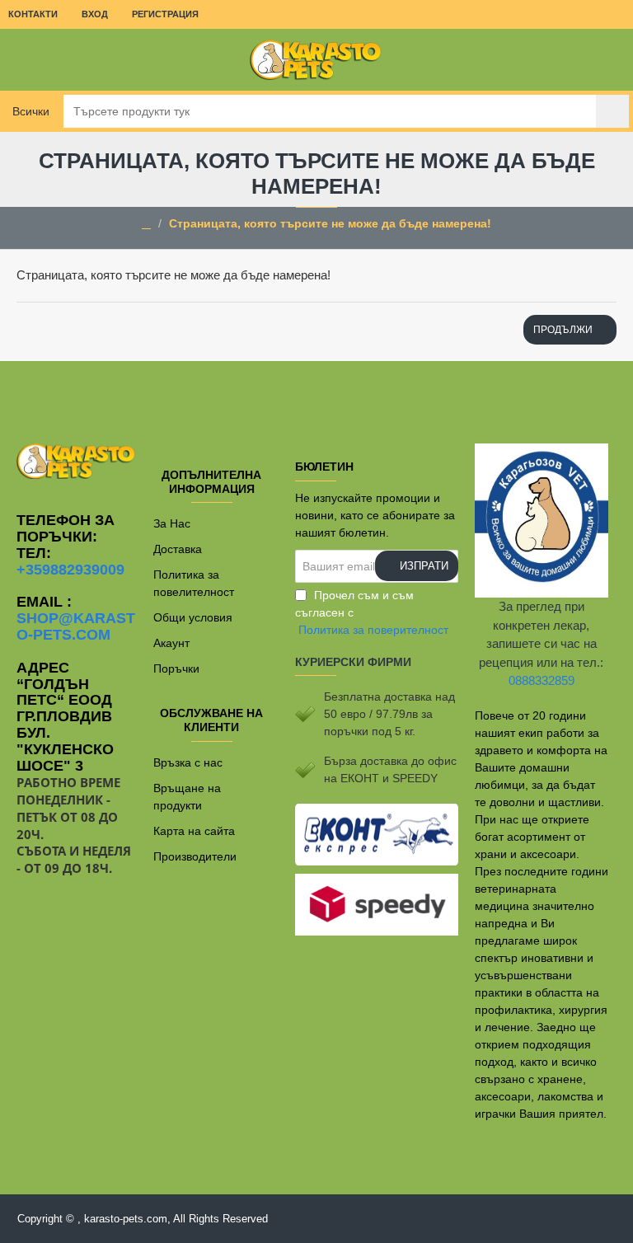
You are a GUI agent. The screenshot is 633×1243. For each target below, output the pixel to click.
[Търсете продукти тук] (612, 111)
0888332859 (541, 680)
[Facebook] (316, 394)
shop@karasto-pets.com (75, 627)
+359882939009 (70, 570)
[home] (146, 224)
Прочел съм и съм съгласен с (371, 612)
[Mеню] (24, 60)
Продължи (563, 329)
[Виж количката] (608, 60)
